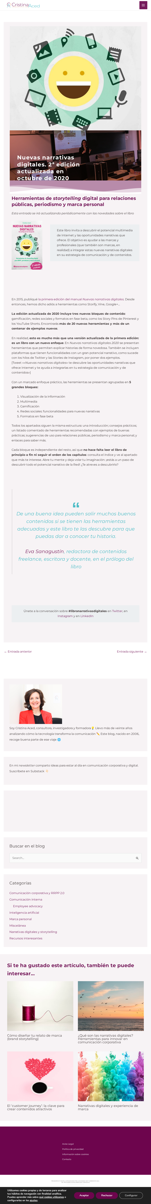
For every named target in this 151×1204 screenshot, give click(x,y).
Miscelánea (17, 925)
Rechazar (106, 1195)
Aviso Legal (68, 1144)
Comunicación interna (25, 899)
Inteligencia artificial (24, 912)
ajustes (33, 1200)
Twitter (117, 611)
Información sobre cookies (75, 1154)
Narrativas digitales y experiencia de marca (108, 1107)
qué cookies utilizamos (51, 1197)
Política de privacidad (72, 1149)
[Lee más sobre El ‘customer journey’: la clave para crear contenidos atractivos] (40, 1076)
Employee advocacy (28, 906)
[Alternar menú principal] (143, 5)
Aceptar (84, 1195)
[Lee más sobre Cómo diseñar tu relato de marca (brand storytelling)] (40, 1006)
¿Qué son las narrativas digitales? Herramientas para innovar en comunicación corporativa (105, 1038)
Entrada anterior (18, 651)
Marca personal (20, 919)
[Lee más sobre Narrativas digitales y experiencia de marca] (111, 1076)
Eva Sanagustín (44, 551)
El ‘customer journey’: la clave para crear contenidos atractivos (35, 1107)
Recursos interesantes (25, 938)
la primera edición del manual (81, 299)
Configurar (131, 1195)
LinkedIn (87, 616)
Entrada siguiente (132, 651)
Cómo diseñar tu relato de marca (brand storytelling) (34, 1037)
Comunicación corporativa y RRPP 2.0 (36, 893)
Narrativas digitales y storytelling (33, 932)
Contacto (66, 1159)
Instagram (65, 616)
